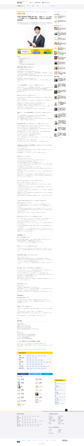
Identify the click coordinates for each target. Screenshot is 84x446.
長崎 (33, 366)
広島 (60, 393)
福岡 (27, 366)
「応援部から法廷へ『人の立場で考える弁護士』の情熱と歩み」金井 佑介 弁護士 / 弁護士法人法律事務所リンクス (62, 79)
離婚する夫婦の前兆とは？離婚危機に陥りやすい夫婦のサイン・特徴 (62, 44)
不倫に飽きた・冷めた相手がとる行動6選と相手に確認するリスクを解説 (62, 73)
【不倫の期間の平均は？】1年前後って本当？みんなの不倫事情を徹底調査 (62, 49)
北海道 (28, 368)
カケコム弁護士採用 (53, 440)
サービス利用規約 (28, 440)
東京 (41, 355)
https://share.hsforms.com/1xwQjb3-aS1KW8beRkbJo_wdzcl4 (34, 349)
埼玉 (36, 355)
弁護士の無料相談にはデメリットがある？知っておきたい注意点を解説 (62, 17)
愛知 (39, 364)
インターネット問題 (52, 421)
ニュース (47, 5)
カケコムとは (18, 440)
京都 (25, 419)
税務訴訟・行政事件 (61, 423)
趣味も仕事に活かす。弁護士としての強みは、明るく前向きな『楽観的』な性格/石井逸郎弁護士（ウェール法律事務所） (62, 135)
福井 (36, 357)
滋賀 (22, 419)
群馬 (33, 355)
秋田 (39, 368)
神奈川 (45, 355)
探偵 (21, 386)
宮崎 (41, 366)
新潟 (27, 357)
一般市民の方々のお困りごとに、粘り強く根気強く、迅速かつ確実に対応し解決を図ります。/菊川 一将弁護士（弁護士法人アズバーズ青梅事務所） (62, 122)
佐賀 (30, 366)
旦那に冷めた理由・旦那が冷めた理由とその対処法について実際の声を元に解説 (62, 58)
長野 (30, 364)
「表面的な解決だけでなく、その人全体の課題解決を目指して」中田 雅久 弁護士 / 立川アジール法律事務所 (62, 103)
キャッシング (41, 386)
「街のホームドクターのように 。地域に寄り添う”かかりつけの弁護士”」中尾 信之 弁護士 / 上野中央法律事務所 (62, 108)
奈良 (32, 419)
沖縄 (48, 366)
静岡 (36, 364)
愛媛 (57, 394)
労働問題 (37, 5)
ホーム (32, 2)
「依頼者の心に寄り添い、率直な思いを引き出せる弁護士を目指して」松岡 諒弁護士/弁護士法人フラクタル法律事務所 (62, 85)
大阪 (27, 419)
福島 (45, 368)
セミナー (40, 400)
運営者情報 (23, 440)
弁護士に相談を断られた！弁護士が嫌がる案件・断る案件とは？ (62, 21)
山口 (62, 393)
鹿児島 (45, 366)
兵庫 (30, 419)
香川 (55, 394)
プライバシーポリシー (41, 440)
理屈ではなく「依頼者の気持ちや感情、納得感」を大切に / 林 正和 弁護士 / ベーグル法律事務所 (62, 91)
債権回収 (40, 379)
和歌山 (35, 419)
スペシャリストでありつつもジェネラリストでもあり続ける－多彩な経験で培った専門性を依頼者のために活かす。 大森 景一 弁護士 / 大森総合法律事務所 (62, 115)
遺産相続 (22, 397)
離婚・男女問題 (60, 416)
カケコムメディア (46, 2)
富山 (30, 357)
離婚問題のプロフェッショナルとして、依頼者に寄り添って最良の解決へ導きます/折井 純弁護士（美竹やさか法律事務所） (62, 97)
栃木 (30, 355)
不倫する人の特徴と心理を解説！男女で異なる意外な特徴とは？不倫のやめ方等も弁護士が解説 (62, 34)
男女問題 (28, 5)
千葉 (39, 355)
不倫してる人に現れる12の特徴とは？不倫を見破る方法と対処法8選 (62, 29)
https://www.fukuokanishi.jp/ (26, 327)
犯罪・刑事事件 (53, 5)
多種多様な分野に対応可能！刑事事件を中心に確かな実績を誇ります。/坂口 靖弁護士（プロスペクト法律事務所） (62, 128)
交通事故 (40, 397)
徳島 (64, 393)
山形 (42, 368)
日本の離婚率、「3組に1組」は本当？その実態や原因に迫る (62, 39)
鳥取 (55, 393)
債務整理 (33, 5)
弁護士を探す (38, 2)
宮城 (36, 368)
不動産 (59, 422)
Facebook (47, 440)
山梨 (27, 364)
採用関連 (22, 382)
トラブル (42, 5)
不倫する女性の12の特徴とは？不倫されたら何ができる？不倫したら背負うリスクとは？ (62, 63)
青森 (31, 368)
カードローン (59, 5)
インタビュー (19, 13)
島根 (57, 393)
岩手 (34, 368)
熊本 (36, 366)
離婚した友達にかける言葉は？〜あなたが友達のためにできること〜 (62, 68)
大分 (39, 366)
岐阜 (33, 364)
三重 (41, 364)
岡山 (59, 393)
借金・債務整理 (51, 417)
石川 (33, 357)
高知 (59, 394)
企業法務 (22, 379)
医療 (49, 422)
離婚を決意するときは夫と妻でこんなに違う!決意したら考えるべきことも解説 (62, 53)
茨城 (27, 355)
